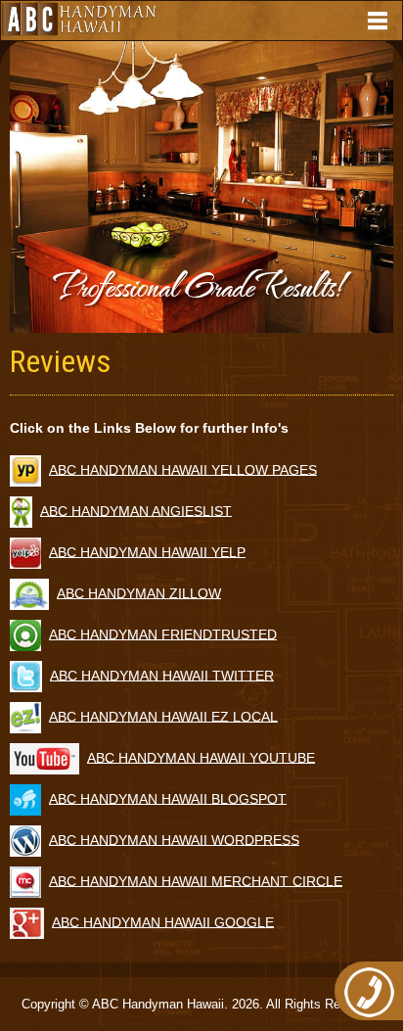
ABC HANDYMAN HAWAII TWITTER (162, 674)
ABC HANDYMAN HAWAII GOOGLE (163, 921)
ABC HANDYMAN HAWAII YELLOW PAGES (183, 469)
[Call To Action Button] (369, 990)
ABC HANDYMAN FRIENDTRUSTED (163, 633)
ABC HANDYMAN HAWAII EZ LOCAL (163, 716)
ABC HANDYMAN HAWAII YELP (147, 551)
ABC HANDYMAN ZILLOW (139, 592)
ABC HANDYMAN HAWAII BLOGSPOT (168, 798)
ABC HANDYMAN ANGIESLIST (136, 510)
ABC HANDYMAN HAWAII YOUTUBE (201, 757)
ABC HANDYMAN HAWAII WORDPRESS (174, 839)
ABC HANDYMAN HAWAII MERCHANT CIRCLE (195, 880)
